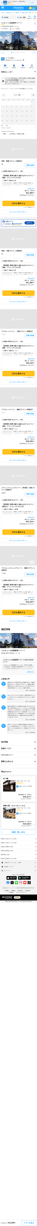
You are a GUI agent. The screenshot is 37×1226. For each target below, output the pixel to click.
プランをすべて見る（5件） (17, 301)
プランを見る (29, 1223)
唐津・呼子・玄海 (26, 12)
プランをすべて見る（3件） (17, 540)
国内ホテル (10, 12)
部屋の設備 (30, 165)
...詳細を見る (31, 188)
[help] (23, 60)
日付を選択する (18, 203)
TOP (3, 12)
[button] (33, 103)
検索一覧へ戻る (18, 832)
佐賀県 (17, 12)
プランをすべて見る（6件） (17, 211)
